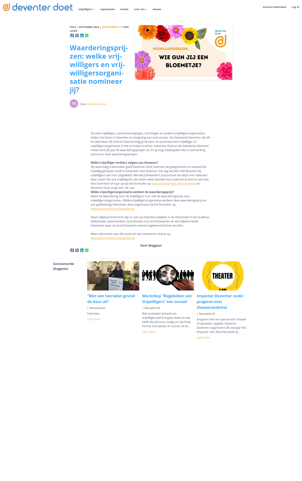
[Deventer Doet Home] (38, 7)
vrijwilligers (85, 9)
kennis (124, 9)
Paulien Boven (97, 104)
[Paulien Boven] (75, 104)
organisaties (107, 9)
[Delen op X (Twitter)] (77, 35)
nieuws (157, 9)
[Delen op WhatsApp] (86, 35)
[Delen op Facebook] (72, 35)
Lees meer (94, 319)
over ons (139, 9)
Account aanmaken (274, 7)
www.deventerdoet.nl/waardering (174, 183)
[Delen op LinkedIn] (82, 35)
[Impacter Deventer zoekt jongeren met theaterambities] (223, 289)
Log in (295, 7)
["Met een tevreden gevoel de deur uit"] (113, 289)
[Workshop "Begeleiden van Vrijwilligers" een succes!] (168, 289)
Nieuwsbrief (110, 27)
